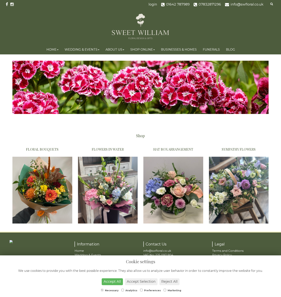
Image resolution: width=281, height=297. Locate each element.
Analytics (131, 290)
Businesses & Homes (179, 49)
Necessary (111, 290)
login (153, 4)
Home (51, 49)
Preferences (152, 290)
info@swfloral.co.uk (157, 251)
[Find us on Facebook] (8, 4)
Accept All (112, 281)
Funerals (211, 49)
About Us (114, 49)
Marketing (174, 290)
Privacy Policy (222, 255)
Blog (230, 49)
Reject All (169, 281)
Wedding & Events (81, 49)
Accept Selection (141, 281)
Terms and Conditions (228, 251)
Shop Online (141, 49)
